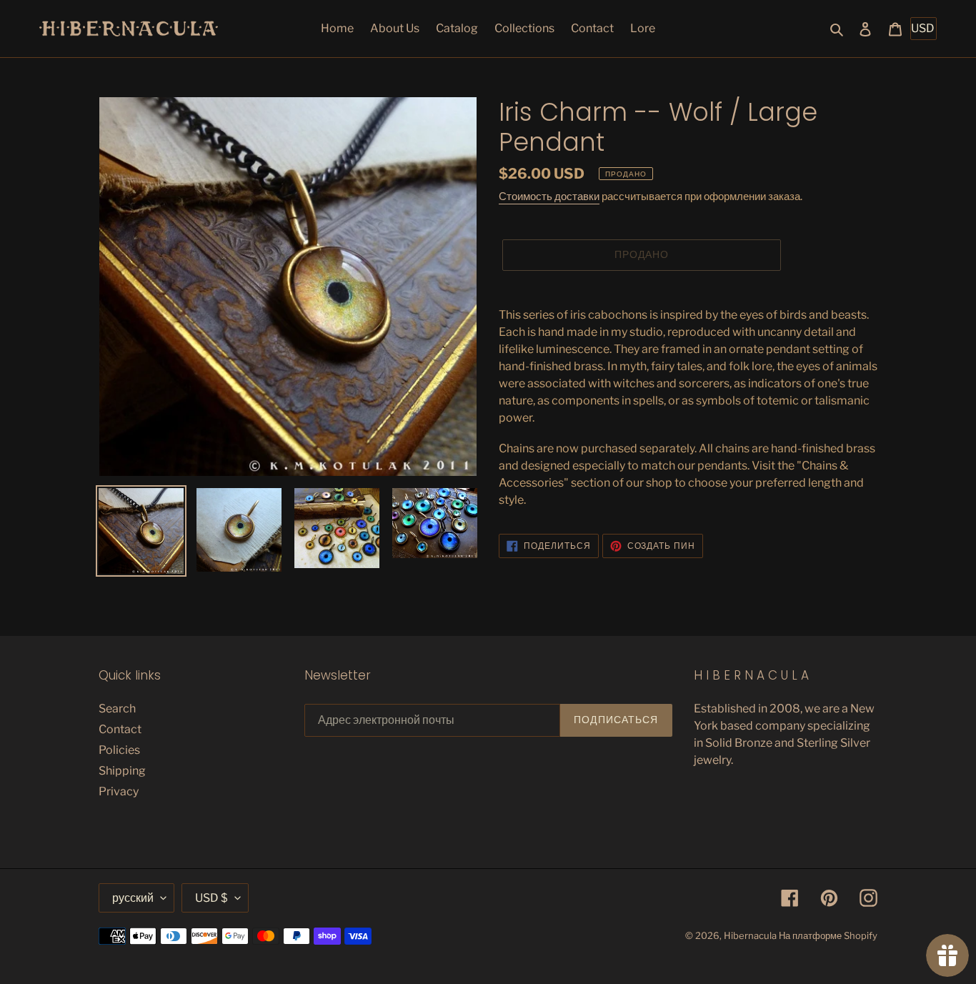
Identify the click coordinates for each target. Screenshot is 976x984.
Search (117, 708)
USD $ (211, 898)
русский (133, 898)
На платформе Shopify (828, 935)
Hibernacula (750, 935)
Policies (119, 750)
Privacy (119, 791)
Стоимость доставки (549, 196)
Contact (120, 729)
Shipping (122, 770)
